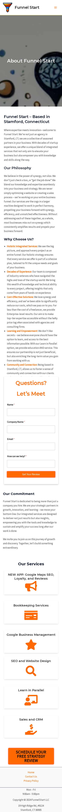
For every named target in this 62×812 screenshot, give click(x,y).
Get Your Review (31, 474)
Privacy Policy (31, 780)
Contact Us (31, 776)
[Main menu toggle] (55, 7)
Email (11, 439)
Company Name (16, 421)
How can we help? (17, 456)
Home (31, 772)
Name (11, 404)
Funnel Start (27, 7)
